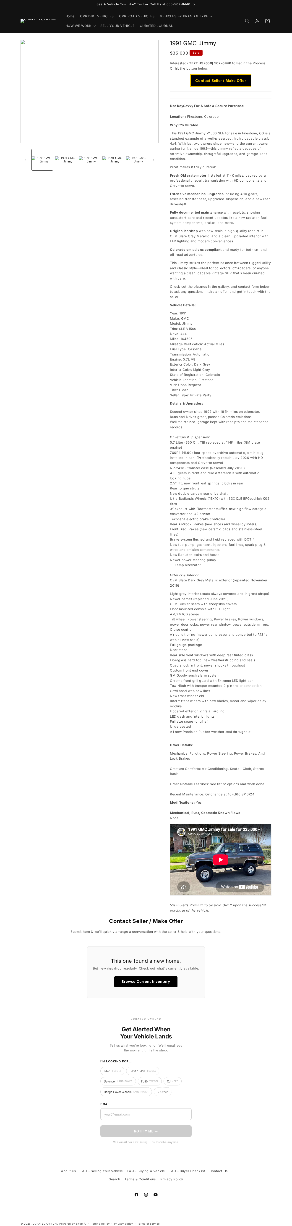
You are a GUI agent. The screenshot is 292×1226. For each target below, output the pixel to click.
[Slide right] (154, 160)
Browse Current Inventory (146, 981)
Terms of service (148, 1223)
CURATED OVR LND (46, 1223)
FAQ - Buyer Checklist (187, 1171)
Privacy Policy (171, 1179)
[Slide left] (26, 160)
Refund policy (100, 1223)
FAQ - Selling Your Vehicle (102, 1171)
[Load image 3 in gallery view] (89, 159)
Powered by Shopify (72, 1223)
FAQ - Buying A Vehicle (146, 1171)
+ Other (163, 1092)
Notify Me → (146, 1131)
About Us (68, 1171)
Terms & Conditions (140, 1179)
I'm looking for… (116, 1061)
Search (114, 1179)
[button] (185, 16)
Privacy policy (123, 1223)
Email (105, 1104)
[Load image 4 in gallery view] (113, 159)
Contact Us (219, 1171)
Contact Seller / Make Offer (220, 80)
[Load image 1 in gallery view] (42, 159)
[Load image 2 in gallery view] (65, 159)
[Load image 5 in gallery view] (136, 159)
